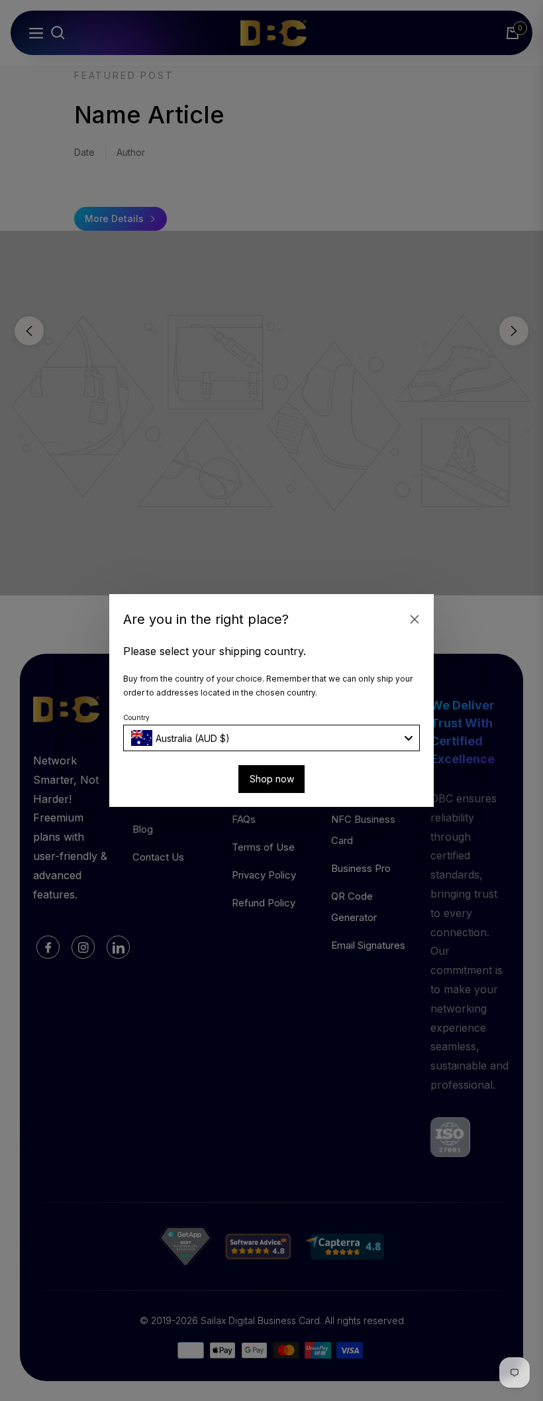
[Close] (414, 619)
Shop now (272, 778)
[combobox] (271, 738)
